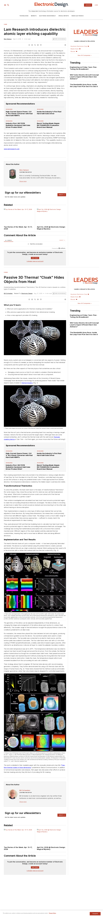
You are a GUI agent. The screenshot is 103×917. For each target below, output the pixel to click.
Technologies (23, 15)
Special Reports (64, 15)
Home (5, 24)
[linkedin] (32, 45)
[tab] (8, 240)
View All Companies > (85, 55)
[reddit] (38, 45)
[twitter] (35, 45)
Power (6, 272)
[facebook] (29, 45)
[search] (8, 5)
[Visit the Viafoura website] (61, 248)
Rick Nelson (8, 39)
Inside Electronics (78, 15)
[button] (5, 5)
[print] (65, 45)
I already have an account (35, 261)
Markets (34, 15)
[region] (35, 244)
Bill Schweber (8, 293)
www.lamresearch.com (11, 149)
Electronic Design (27, 293)
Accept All (95, 913)
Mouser (73, 51)
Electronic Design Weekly (47, 15)
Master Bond (74, 49)
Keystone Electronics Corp (79, 46)
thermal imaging (27, 383)
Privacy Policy (52, 913)
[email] (41, 45)
